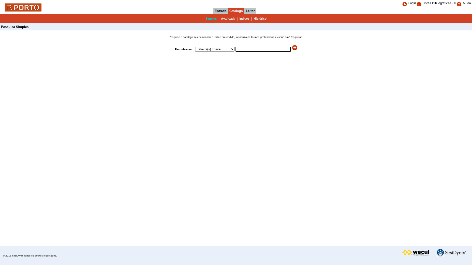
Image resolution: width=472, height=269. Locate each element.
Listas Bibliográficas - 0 (439, 3)
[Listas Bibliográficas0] (419, 3)
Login (412, 3)
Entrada (220, 11)
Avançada (228, 18)
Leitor (250, 11)
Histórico (260, 18)
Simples (211, 18)
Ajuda (467, 3)
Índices (244, 18)
